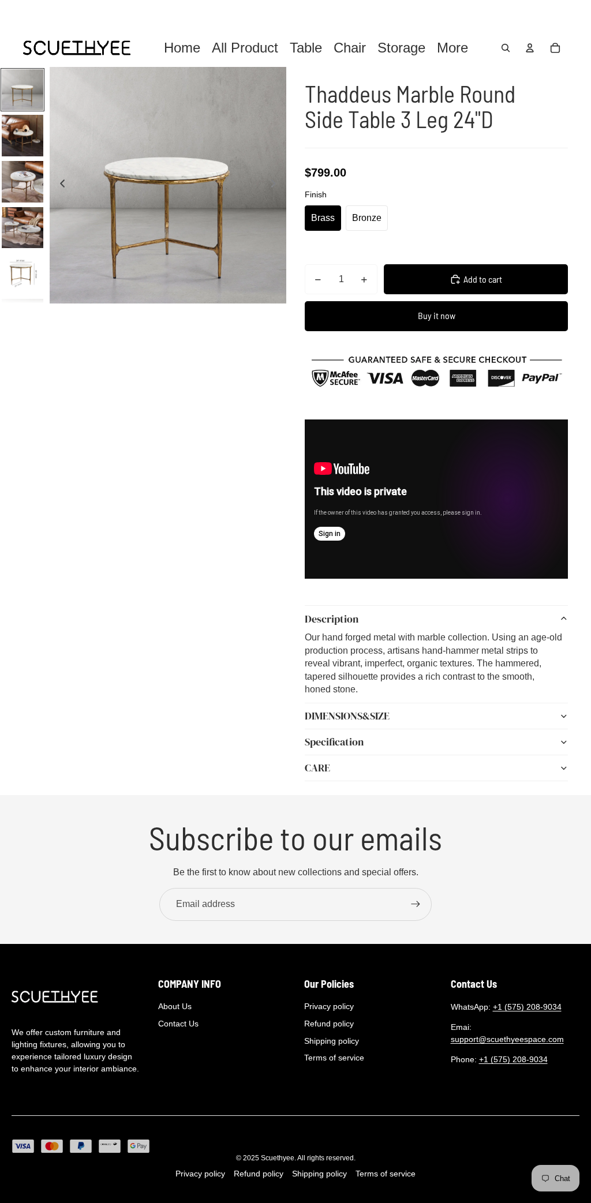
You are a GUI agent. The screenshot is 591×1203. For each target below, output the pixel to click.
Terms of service (334, 1057)
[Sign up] (416, 904)
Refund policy (329, 1023)
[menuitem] (452, 48)
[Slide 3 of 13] (22, 182)
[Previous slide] (59, 185)
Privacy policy (329, 1006)
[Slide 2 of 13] (22, 135)
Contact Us (178, 1023)
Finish (316, 194)
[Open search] (505, 48)
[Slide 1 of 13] (22, 90)
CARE (317, 767)
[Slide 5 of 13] (22, 273)
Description (331, 619)
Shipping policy (331, 1040)
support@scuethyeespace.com (507, 1039)
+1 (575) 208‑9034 (527, 1006)
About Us (175, 1006)
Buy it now (436, 315)
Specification (334, 741)
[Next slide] (276, 185)
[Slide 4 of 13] (22, 228)
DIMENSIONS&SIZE (347, 716)
